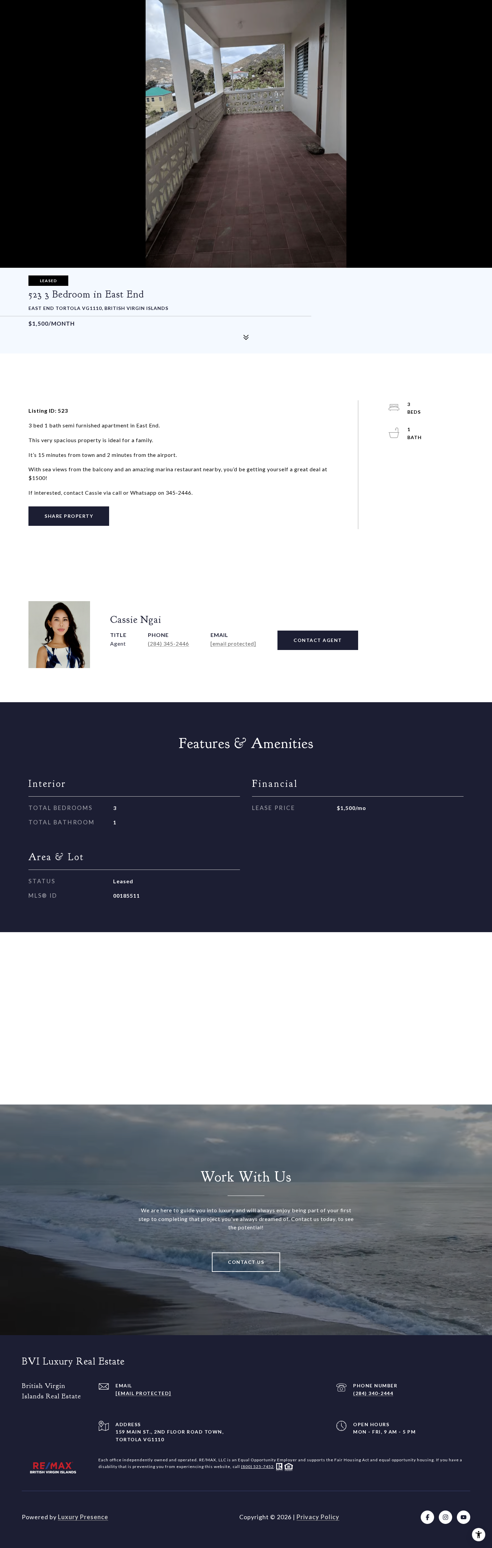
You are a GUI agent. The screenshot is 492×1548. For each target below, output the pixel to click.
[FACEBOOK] (427, 1517)
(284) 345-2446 (168, 643)
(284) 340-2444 (373, 1393)
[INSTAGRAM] (445, 1517)
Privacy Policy (318, 1517)
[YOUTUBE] (463, 1517)
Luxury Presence (83, 1517)
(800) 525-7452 (257, 1466)
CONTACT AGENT (318, 640)
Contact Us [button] (246, 1262)
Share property (69, 516)
